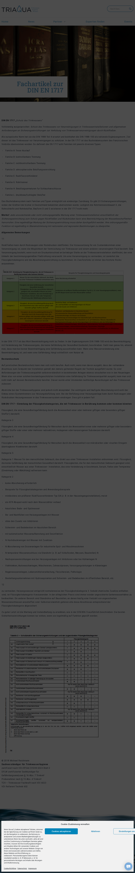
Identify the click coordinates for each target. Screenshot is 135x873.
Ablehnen (95, 831)
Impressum (32, 868)
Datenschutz (22, 868)
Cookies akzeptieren (61, 831)
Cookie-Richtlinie (10, 868)
